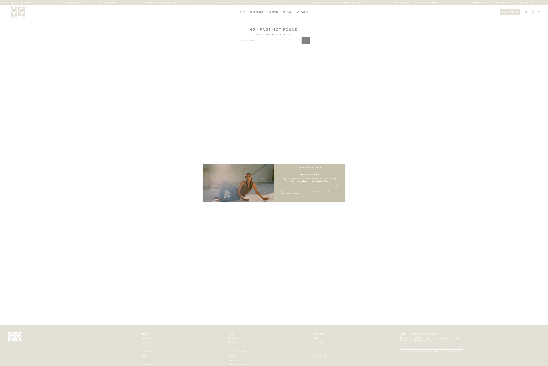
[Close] (341, 168)
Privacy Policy (327, 192)
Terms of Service (287, 194)
